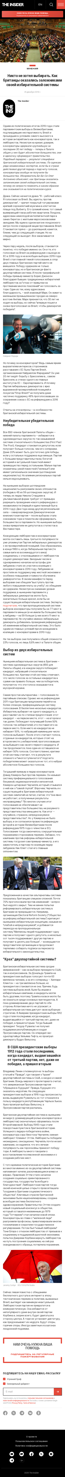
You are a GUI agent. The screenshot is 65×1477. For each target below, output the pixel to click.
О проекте (31, 1436)
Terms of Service (29, 1403)
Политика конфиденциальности (31, 1445)
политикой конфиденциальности (16, 1400)
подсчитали (10, 605)
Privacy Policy (17, 1403)
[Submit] (58, 1391)
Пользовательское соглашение (32, 1441)
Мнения (32, 69)
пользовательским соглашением (41, 1398)
